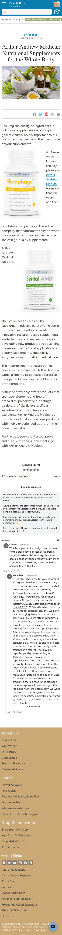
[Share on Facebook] (35, 114)
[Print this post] (53, 114)
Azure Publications (13, 869)
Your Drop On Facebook (17, 835)
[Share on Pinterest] (47, 114)
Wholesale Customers (15, 808)
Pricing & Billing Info (14, 910)
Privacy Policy (40, 930)
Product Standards (13, 763)
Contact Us (9, 740)
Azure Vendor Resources (17, 875)
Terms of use (25, 930)
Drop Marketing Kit (13, 841)
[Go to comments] (58, 114)
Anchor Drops (10, 847)
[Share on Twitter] (41, 114)
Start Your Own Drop (15, 829)
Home (6, 916)
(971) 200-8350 (36, 927)
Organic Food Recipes (16, 898)
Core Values (9, 757)
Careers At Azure (12, 769)
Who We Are (9, 746)
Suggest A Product (14, 802)
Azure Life (6, 20)
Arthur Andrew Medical (51, 179)
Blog (18, 20)
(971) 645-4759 (9, 930)
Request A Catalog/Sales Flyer (21, 796)
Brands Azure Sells (13, 893)
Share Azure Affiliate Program (20, 814)
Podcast (7, 887)
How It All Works (12, 785)
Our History (9, 752)
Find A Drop (9, 791)
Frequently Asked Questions (19, 904)
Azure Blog (8, 881)
